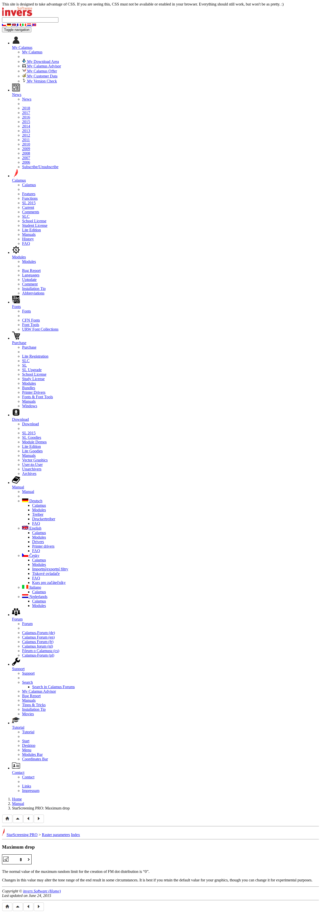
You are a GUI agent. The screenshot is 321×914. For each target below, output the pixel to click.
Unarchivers (31, 469)
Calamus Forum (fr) (37, 642)
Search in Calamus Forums (53, 687)
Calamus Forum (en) (38, 637)
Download (30, 424)
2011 (26, 140)
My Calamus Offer (41, 71)
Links (26, 786)
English (34, 528)
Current (28, 207)
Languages (30, 275)
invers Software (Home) (42, 891)
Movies (28, 714)
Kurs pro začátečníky (49, 582)
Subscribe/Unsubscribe (40, 167)
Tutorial (28, 732)
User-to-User (32, 464)
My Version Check (41, 81)
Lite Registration (35, 356)
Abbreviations (33, 293)
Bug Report (31, 270)
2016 (26, 117)
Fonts (26, 311)
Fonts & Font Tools (37, 397)
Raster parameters (56, 835)
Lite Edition (31, 230)
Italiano (34, 587)
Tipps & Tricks (34, 705)
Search (27, 682)
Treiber (37, 514)
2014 (26, 126)
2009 (26, 149)
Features (28, 194)
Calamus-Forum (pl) (38, 655)
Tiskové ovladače (46, 573)
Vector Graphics (35, 460)
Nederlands (37, 596)
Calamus (29, 185)
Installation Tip (34, 288)
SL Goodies (31, 437)
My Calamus (32, 52)
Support (28, 673)
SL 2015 (29, 203)
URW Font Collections (40, 329)
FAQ (26, 243)
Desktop (28, 745)
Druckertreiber (43, 519)
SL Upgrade (32, 370)
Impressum (30, 790)
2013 (26, 131)
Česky (33, 555)
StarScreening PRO (22, 835)
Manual (28, 491)
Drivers (38, 542)
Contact (28, 777)
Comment (30, 284)
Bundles (28, 388)
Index (75, 835)
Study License (33, 379)
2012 (26, 135)
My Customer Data (41, 76)
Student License (34, 225)
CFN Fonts (31, 320)
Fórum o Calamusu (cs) (40, 651)
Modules (29, 261)
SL (24, 365)
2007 (26, 158)
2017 (26, 113)
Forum (27, 624)
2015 (26, 122)
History (28, 239)
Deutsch (35, 501)
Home (17, 799)
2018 (26, 108)
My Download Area (42, 61)
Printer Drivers (33, 392)
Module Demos (34, 442)
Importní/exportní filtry (50, 569)
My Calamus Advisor (43, 66)
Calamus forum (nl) (37, 646)
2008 (26, 153)
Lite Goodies (32, 451)
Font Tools (30, 325)
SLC (26, 216)
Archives (29, 473)
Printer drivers (43, 546)
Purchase (29, 347)
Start (25, 741)
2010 (26, 144)
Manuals (29, 234)
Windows (29, 406)
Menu (26, 750)
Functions (30, 198)
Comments (30, 212)
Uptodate (29, 279)
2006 (26, 162)
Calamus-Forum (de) (38, 633)
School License (34, 221)
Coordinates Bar (35, 759)
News (26, 99)
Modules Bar (32, 754)
